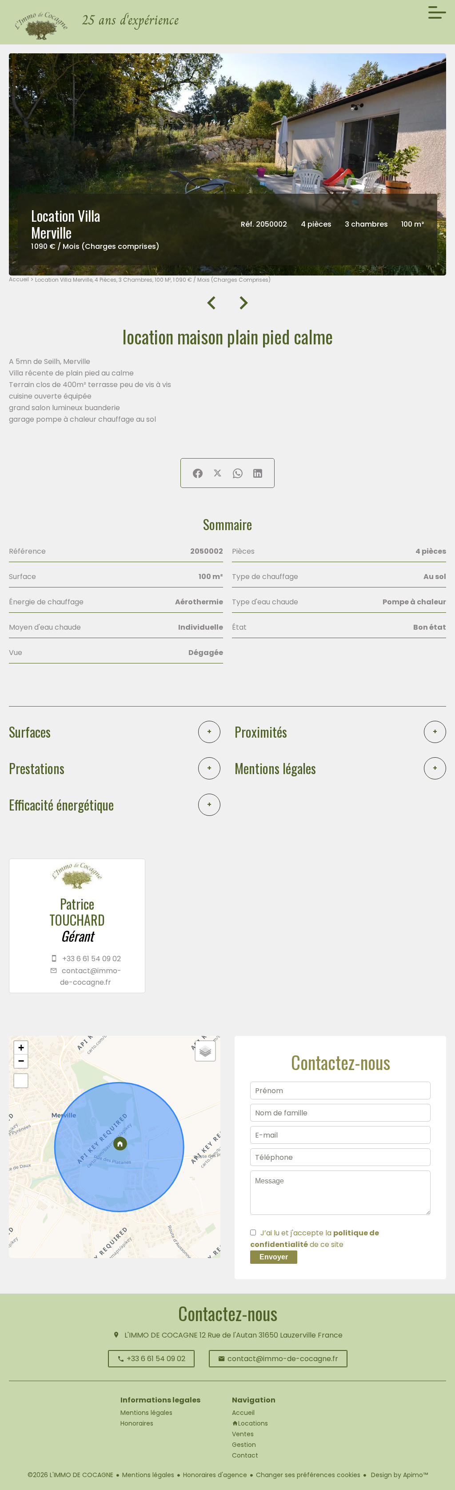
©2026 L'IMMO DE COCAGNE (70, 1474)
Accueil (19, 279)
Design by (398, 1474)
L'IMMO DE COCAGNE (161, 1335)
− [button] (21, 1061)
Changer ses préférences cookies (308, 1474)
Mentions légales (148, 1474)
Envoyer (273, 1257)
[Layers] (205, 1051)
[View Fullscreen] (21, 1080)
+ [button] (21, 1047)
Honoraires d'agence (215, 1474)
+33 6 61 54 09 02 (91, 959)
